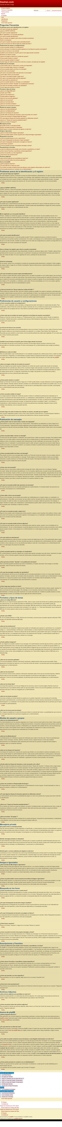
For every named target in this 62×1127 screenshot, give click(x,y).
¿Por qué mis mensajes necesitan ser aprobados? (13, 85)
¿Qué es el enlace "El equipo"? (8, 122)
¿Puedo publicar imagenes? (7, 96)
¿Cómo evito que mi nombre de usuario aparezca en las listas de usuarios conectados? (23, 49)
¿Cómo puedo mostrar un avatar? (9, 58)
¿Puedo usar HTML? (5, 93)
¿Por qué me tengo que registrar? (9, 29)
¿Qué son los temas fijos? (7, 102)
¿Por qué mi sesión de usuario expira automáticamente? (15, 42)
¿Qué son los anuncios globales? (9, 98)
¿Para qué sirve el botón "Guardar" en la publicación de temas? (17, 84)
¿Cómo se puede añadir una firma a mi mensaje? (13, 69)
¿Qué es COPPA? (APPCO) (7, 31)
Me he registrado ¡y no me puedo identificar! (11, 34)
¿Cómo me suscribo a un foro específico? (11, 153)
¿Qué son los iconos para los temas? (10, 105)
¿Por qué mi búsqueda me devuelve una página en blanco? (16, 142)
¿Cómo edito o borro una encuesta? (9, 74)
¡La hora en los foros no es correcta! (9, 51)
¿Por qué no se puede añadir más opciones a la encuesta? (16, 73)
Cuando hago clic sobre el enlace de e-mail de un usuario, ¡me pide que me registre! (22, 62)
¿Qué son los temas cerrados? (8, 104)
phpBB (56, 357)
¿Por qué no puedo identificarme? (9, 36)
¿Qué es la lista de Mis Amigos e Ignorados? (12, 133)
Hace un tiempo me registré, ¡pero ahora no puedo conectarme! (17, 38)
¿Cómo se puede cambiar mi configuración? (12, 47)
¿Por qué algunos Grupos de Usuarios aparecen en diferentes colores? (19, 118)
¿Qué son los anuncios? (6, 100)
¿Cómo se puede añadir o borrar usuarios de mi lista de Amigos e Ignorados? (20, 134)
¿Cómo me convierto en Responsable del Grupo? (13, 116)
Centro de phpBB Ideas (14, 1030)
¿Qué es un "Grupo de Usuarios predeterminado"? (13, 120)
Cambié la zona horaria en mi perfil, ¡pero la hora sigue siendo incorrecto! (19, 53)
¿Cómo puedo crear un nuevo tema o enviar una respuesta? (16, 65)
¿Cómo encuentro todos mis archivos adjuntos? (12, 160)
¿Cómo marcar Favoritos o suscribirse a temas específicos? (16, 151)
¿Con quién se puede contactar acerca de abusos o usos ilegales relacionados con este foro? (25, 167)
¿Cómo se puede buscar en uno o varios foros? (12, 138)
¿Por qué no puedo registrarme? (8, 33)
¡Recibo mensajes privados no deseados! (11, 127)
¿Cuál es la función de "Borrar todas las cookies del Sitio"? (16, 43)
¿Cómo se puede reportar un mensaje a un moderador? (15, 82)
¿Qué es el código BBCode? (7, 91)
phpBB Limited (4, 1018)
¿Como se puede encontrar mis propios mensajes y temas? (16, 145)
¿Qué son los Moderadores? (7, 111)
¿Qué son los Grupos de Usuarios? (9, 113)
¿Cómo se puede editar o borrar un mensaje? (12, 67)
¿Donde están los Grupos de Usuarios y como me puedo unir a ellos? (18, 114)
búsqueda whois (6, 1044)
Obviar (2, 6)
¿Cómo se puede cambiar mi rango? (10, 60)
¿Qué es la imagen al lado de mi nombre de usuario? (14, 56)
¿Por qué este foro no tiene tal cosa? (10, 165)
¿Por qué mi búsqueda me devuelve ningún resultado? (14, 140)
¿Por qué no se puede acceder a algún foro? (12, 76)
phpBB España (18, 1118)
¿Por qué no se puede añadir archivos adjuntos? (13, 78)
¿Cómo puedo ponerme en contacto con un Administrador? (16, 169)
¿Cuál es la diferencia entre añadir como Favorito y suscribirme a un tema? (20, 149)
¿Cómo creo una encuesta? (7, 71)
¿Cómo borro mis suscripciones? (9, 154)
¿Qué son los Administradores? (8, 109)
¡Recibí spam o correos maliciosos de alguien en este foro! (15, 129)
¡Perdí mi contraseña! (5, 40)
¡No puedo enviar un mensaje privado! (10, 125)
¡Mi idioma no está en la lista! (8, 54)
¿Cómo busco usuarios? (6, 144)
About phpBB (6, 1020)
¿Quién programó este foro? (7, 164)
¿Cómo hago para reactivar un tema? (10, 87)
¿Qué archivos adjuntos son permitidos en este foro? (14, 158)
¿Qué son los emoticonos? (7, 94)
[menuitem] (6, 10)
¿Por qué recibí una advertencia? (9, 80)
